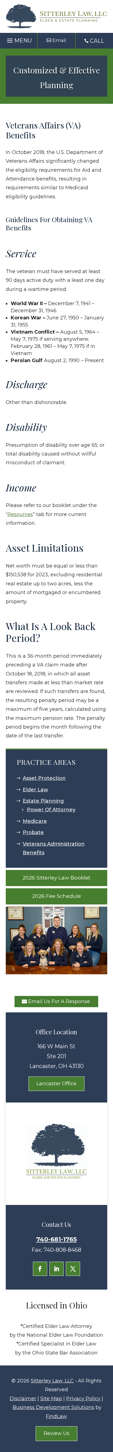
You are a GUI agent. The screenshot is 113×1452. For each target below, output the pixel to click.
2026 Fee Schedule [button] (56, 896)
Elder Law (35, 790)
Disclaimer (23, 1399)
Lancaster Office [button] (56, 1084)
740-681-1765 (56, 1239)
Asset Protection (44, 778)
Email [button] (59, 40)
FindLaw (56, 1416)
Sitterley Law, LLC (52, 1381)
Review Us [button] (56, 1433)
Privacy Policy (83, 1399)
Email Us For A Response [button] (59, 1001)
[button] (18, 39)
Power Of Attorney (51, 810)
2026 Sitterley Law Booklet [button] (56, 878)
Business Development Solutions (53, 1407)
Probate (33, 832)
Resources (20, 514)
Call (97, 41)
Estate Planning (43, 801)
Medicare (35, 821)
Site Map (51, 1399)
